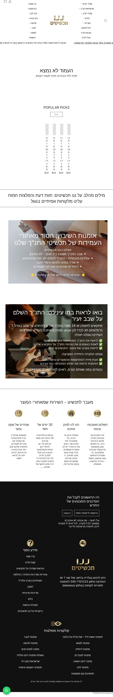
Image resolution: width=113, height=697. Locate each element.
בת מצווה (32, 8)
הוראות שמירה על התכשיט (30, 568)
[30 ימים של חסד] (45, 413)
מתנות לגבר (30, 636)
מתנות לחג (82, 667)
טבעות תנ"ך (86, 32)
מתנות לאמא (82, 643)
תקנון (30, 586)
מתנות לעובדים (83, 655)
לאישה (33, 23)
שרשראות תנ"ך (87, 8)
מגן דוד (87, 23)
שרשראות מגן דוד (30, 661)
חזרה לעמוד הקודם (46, 75)
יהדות (87, 18)
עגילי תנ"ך (86, 37)
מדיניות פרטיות (30, 592)
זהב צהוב (33, 18)
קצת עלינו (30, 562)
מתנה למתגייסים (30, 649)
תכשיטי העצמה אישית (30, 667)
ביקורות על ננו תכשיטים (30, 611)
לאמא (33, 32)
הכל (56, 114)
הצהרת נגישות (30, 604)
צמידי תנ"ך (87, 13)
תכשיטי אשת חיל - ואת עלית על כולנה (83, 636)
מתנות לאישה (30, 643)
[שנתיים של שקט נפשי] (18, 413)
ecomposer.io (108, 693)
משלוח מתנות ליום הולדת (30, 655)
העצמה (32, 37)
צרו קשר (30, 556)
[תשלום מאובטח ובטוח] (97, 413)
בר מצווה (32, 3)
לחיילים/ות (86, 28)
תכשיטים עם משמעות (82, 673)
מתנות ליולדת (83, 649)
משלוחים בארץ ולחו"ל (30, 580)
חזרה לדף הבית (68, 75)
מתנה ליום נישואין (82, 661)
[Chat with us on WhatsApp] (6, 690)
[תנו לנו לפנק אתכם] (71, 413)
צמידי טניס (87, 3)
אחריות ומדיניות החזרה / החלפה (30, 574)
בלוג (30, 598)
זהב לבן (33, 13)
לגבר (33, 28)
